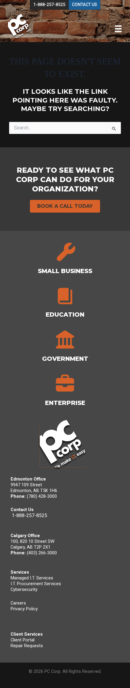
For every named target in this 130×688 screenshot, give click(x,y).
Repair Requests (27, 645)
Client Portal (22, 640)
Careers (18, 603)
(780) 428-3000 (42, 496)
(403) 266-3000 (42, 553)
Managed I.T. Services (32, 578)
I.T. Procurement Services (36, 583)
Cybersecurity (24, 589)
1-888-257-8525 (29, 515)
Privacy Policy (24, 608)
